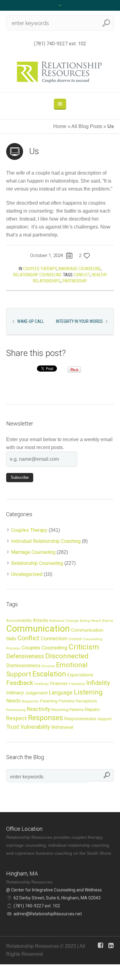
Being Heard (90, 620)
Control (75, 638)
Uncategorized (26, 574)
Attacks (40, 620)
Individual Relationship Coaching (46, 541)
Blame (107, 620)
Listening (88, 692)
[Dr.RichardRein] (111, 945)
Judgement (36, 692)
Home (59, 126)
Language (61, 693)
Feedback (19, 682)
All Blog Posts (86, 126)
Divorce (48, 666)
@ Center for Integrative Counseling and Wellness (54, 889)
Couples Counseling (44, 648)
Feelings (41, 684)
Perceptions (86, 701)
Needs (13, 701)
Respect (16, 718)
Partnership (74, 280)
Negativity (30, 701)
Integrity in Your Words (79, 321)
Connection (54, 638)
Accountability (19, 620)
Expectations (80, 674)
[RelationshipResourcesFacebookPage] (100, 945)
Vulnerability (35, 727)
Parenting (49, 700)
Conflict (82, 274)
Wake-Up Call (30, 321)
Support (105, 719)
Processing (16, 710)
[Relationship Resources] (60, 72)
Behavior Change (64, 620)
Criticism (84, 646)
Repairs (92, 709)
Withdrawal (62, 727)
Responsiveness (80, 718)
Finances (59, 683)
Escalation (49, 674)
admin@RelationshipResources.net (48, 913)
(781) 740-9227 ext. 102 (60, 44)
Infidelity (98, 682)
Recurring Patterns (67, 709)
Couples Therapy (40, 268)
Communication (38, 628)
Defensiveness (25, 656)
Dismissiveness (23, 665)
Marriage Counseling (79, 268)
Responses (45, 717)
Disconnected (67, 656)
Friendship (77, 684)
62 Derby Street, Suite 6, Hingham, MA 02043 (57, 897)
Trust (12, 727)
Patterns (66, 700)
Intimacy (15, 693)
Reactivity (38, 709)
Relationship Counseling (37, 274)
